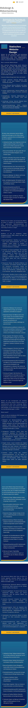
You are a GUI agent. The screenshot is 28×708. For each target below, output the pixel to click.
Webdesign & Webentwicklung (8, 13)
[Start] (0, 13)
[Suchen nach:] (25, 2)
